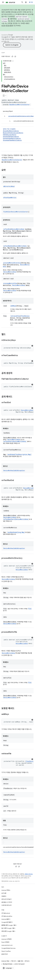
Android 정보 (5, 961)
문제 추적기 (4, 954)
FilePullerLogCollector (9, 135)
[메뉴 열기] (3, 2)
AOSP (3, 52)
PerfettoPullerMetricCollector (12, 138)
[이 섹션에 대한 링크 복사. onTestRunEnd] (16, 480)
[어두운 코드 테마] (32, 346)
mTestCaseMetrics (9, 197)
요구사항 (3, 893)
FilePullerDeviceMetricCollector (15, 212)
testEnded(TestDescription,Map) (19, 454)
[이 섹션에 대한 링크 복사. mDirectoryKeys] (17, 340)
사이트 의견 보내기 (19, 964)
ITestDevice (25, 316)
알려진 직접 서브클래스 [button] (13, 134)
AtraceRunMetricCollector (11, 131)
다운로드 (3, 896)
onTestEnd (7, 229)
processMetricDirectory (12, 263)
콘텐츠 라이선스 (29, 874)
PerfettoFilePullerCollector (11, 136)
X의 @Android (5, 913)
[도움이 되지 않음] (15, 56)
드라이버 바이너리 (6, 905)
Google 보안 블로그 (7, 922)
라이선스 (27, 961)
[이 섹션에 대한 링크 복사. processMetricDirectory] (24, 558)
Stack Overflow (6, 951)
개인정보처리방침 (7, 964)
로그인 (31, 2)
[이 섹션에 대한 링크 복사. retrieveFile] (13, 754)
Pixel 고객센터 (5, 942)
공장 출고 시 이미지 (6, 902)
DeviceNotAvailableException (14, 470)
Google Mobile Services (8, 948)
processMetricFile (10, 283)
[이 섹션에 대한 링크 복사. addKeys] (11, 714)
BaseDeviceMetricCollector (19, 105)
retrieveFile (15, 316)
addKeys (13, 306)
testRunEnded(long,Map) (16, 532)
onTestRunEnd (8, 246)
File (29, 609)
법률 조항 (20, 961)
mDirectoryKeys (8, 186)
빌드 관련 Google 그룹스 (8, 928)
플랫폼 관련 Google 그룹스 (9, 925)
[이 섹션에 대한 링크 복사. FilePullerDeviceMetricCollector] (30, 379)
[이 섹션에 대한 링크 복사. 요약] (7, 170)
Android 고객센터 (6, 939)
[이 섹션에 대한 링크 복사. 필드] (7, 334)
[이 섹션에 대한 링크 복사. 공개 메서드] (14, 397)
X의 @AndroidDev (6, 916)
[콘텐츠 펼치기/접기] (13, 61)
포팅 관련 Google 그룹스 (8, 931)
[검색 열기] (22, 2)
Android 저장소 (5, 890)
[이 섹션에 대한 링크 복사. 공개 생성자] (14, 373)
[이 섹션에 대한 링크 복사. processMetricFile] (19, 632)
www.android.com (7, 945)
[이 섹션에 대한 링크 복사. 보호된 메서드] (16, 708)
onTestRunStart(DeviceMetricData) (16, 519)
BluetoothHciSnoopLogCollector (13, 133)
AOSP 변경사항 (6, 26)
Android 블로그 (5, 919)
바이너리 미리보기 (6, 899)
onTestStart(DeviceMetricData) (14, 441)
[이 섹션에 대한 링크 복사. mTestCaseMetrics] (20, 355)
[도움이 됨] (12, 56)
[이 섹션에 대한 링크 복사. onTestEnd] (12, 402)
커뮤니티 (13, 961)
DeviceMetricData (18, 229)
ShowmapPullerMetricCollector (12, 140)
